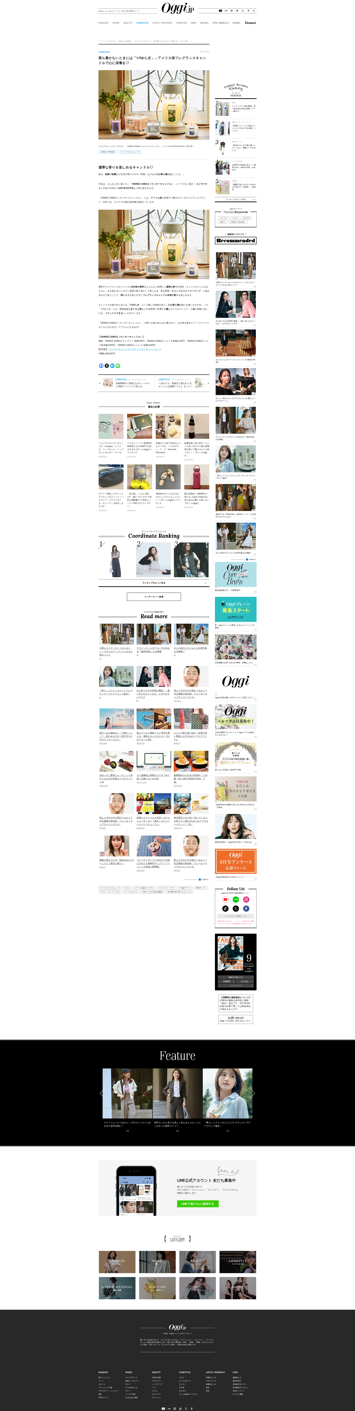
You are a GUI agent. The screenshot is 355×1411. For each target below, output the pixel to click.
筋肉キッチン (201, 888)
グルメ (235, 218)
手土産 (181, 1387)
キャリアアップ (131, 1377)
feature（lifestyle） (125, 41)
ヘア (154, 1387)
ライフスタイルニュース (143, 41)
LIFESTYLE (142, 22)
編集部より (237, 1377)
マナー (127, 1391)
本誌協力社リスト (239, 1384)
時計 (100, 1394)
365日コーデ (103, 1397)
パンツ (101, 1381)
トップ (100, 41)
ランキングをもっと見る (154, 583)
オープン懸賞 (238, 1394)
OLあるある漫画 (131, 1397)
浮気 (207, 1391)
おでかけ (247, 218)
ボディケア (156, 1394)
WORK (116, 22)
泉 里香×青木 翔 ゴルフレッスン (180, 892)
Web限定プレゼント (240, 1387)
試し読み (244, 981)
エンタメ (224, 218)
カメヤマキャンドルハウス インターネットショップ (135, 349)
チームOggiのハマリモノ (145, 888)
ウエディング (211, 1381)
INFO (193, 22)
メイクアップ (157, 1384)
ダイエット (156, 1397)
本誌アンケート (239, 1391)
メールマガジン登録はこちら (236, 916)
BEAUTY (127, 22)
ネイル (154, 1391)
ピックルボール (131, 892)
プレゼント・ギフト (167, 888)
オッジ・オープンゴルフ (111, 892)
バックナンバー (236, 986)
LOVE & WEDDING (162, 22)
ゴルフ (127, 888)
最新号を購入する (236, 977)
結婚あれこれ (211, 1384)
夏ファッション (104, 1377)
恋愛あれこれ (211, 1377)
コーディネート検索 (154, 597)
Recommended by (191, 879)
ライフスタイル (110, 41)
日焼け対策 (156, 1377)
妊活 (207, 1387)
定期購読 (226, 981)
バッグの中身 (130, 1394)
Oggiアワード (186, 888)
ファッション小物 (105, 1387)
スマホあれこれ (131, 1387)
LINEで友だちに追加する (198, 1203)
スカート (101, 1384)
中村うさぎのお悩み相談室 (153, 892)
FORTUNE (181, 22)
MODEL (204, 22)
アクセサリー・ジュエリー (108, 1391)
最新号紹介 (237, 1381)
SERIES (236, 22)
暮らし (223, 222)
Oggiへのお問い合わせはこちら (235, 1020)
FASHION (103, 22)
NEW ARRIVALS (221, 22)
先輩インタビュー (132, 1381)
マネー (127, 1384)
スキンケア (156, 1381)
